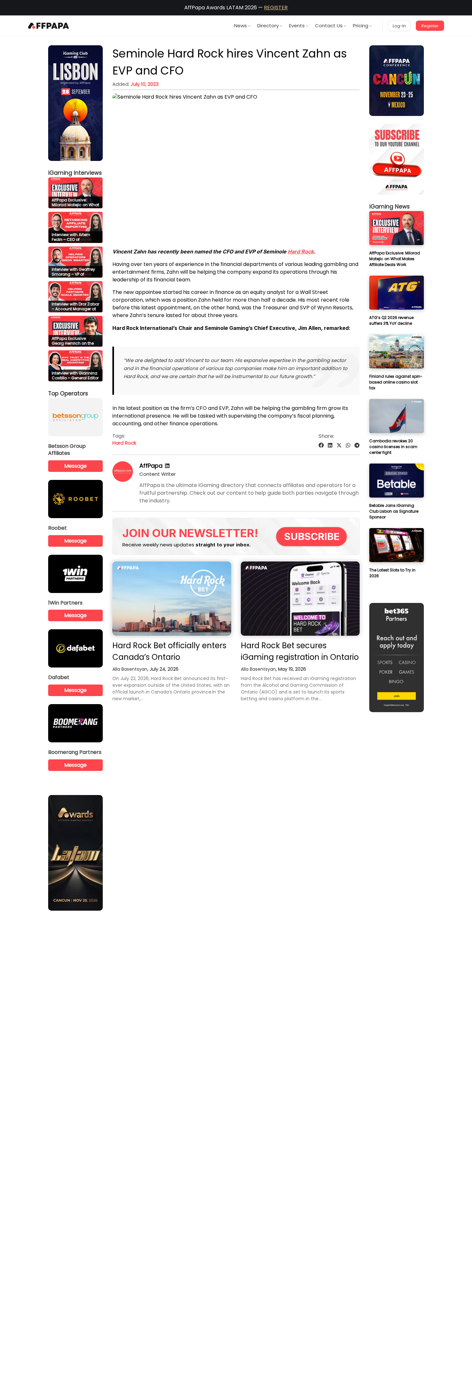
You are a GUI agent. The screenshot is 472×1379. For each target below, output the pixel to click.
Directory (268, 25)
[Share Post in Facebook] (321, 445)
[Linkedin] (167, 466)
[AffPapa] (122, 480)
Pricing (360, 25)
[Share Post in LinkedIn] (330, 445)
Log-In (399, 26)
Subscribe (312, 536)
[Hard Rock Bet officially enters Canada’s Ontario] (171, 598)
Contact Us (329, 25)
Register (430, 26)
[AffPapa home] (48, 26)
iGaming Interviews (75, 173)
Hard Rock (301, 251)
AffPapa (150, 466)
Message (75, 466)
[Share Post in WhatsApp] (348, 445)
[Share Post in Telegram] (357, 445)
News (240, 25)
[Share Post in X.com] (339, 445)
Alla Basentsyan (129, 669)
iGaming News (389, 206)
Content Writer (157, 474)
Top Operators (68, 393)
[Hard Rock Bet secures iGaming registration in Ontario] (300, 598)
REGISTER (276, 7)
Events (297, 25)
